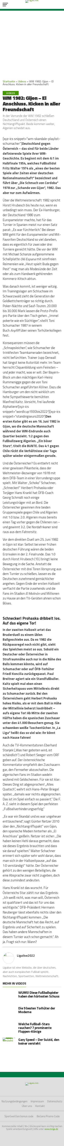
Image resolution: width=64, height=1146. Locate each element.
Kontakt (40, 1106)
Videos (22, 81)
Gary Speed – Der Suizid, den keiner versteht (38, 1041)
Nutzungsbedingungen (14, 1101)
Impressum (37, 1101)
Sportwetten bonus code (18, 1116)
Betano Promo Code (48, 1116)
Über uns (27, 1106)
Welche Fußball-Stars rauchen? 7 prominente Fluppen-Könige (34, 1027)
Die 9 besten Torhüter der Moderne (36, 1010)
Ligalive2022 (26, 955)
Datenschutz (54, 1101)
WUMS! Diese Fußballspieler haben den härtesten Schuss (38, 994)
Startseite (9, 81)
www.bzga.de (51, 1129)
